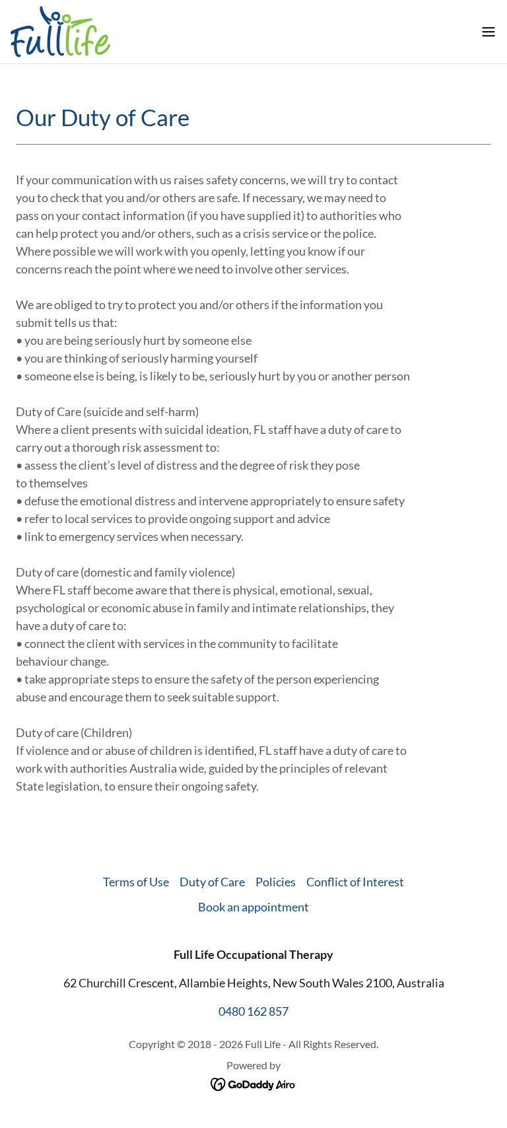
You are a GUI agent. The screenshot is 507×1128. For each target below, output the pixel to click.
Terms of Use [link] (136, 881)
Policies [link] (275, 881)
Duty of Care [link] (212, 881)
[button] (488, 31)
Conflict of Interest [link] (355, 881)
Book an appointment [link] (253, 906)
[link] (61, 31)
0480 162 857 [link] (253, 1011)
